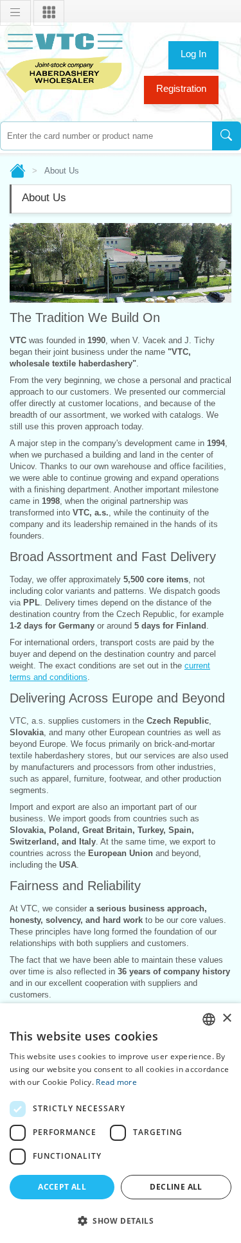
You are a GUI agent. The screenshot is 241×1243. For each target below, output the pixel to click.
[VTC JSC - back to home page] (64, 61)
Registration (181, 88)
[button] (120, 1220)
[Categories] (48, 13)
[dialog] (120, 1123)
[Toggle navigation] (15, 13)
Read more (116, 1082)
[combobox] (106, 135)
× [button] (226, 1018)
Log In (193, 53)
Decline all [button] (176, 1186)
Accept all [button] (62, 1186)
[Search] (226, 135)
